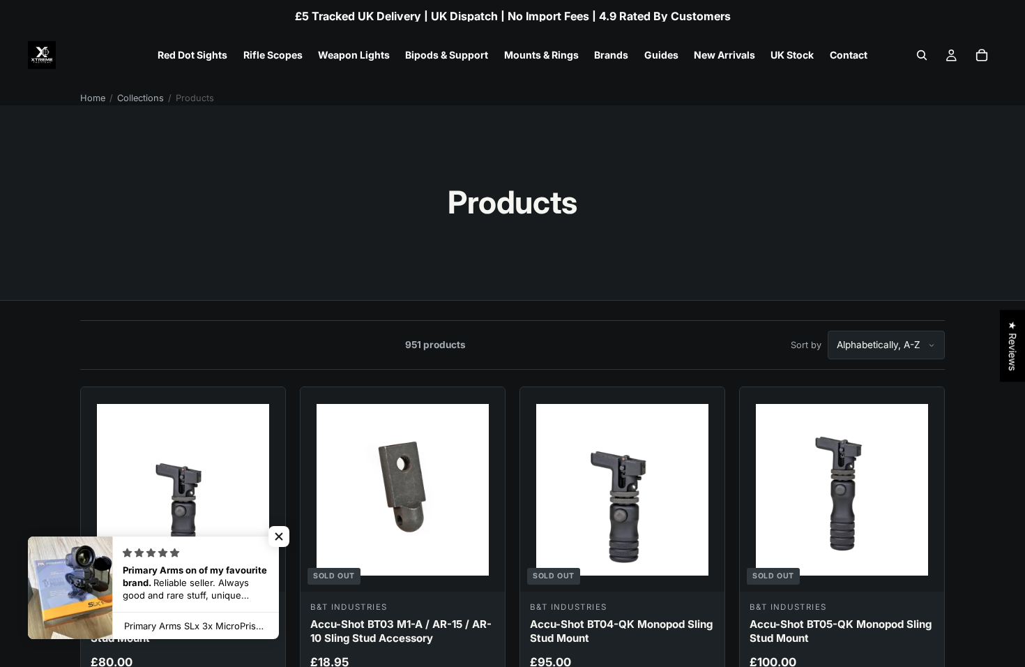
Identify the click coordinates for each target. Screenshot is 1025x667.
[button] (278, 536)
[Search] (921, 55)
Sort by (806, 345)
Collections (140, 98)
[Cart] (981, 55)
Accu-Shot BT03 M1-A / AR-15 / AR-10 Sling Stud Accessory (401, 631)
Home (92, 98)
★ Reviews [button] (1013, 345)
